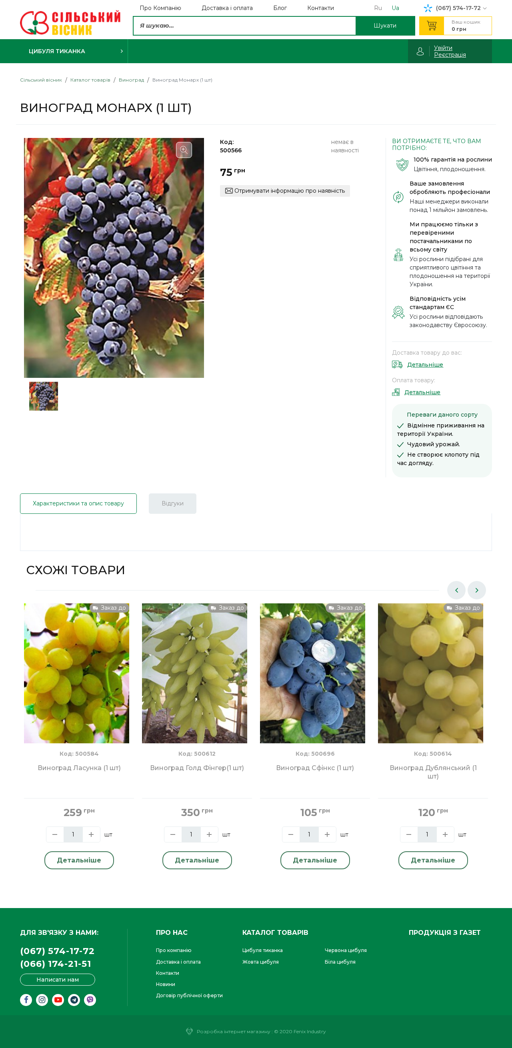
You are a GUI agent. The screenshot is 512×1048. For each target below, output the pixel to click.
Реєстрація (450, 55)
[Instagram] (42, 1000)
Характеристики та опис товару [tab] (78, 503)
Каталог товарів (90, 80)
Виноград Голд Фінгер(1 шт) (197, 768)
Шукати (385, 25)
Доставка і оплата (178, 962)
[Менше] (55, 834)
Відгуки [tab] (173, 503)
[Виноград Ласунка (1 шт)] (76, 673)
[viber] (90, 1000)
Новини (165, 984)
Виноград (131, 80)
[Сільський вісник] (70, 23)
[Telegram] (74, 1000)
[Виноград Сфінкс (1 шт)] (312, 673)
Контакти (167, 973)
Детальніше (425, 364)
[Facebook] (26, 1000)
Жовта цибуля (260, 962)
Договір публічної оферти (189, 995)
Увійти (443, 48)
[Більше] (91, 834)
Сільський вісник (41, 80)
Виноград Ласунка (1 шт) (79, 768)
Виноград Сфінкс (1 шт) (315, 768)
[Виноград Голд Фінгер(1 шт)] (194, 673)
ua (395, 8)
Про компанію (174, 950)
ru (378, 8)
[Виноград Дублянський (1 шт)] (430, 673)
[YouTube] (58, 1000)
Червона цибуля (346, 950)
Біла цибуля (340, 962)
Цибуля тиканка (262, 950)
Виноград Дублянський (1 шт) (433, 772)
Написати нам (57, 979)
